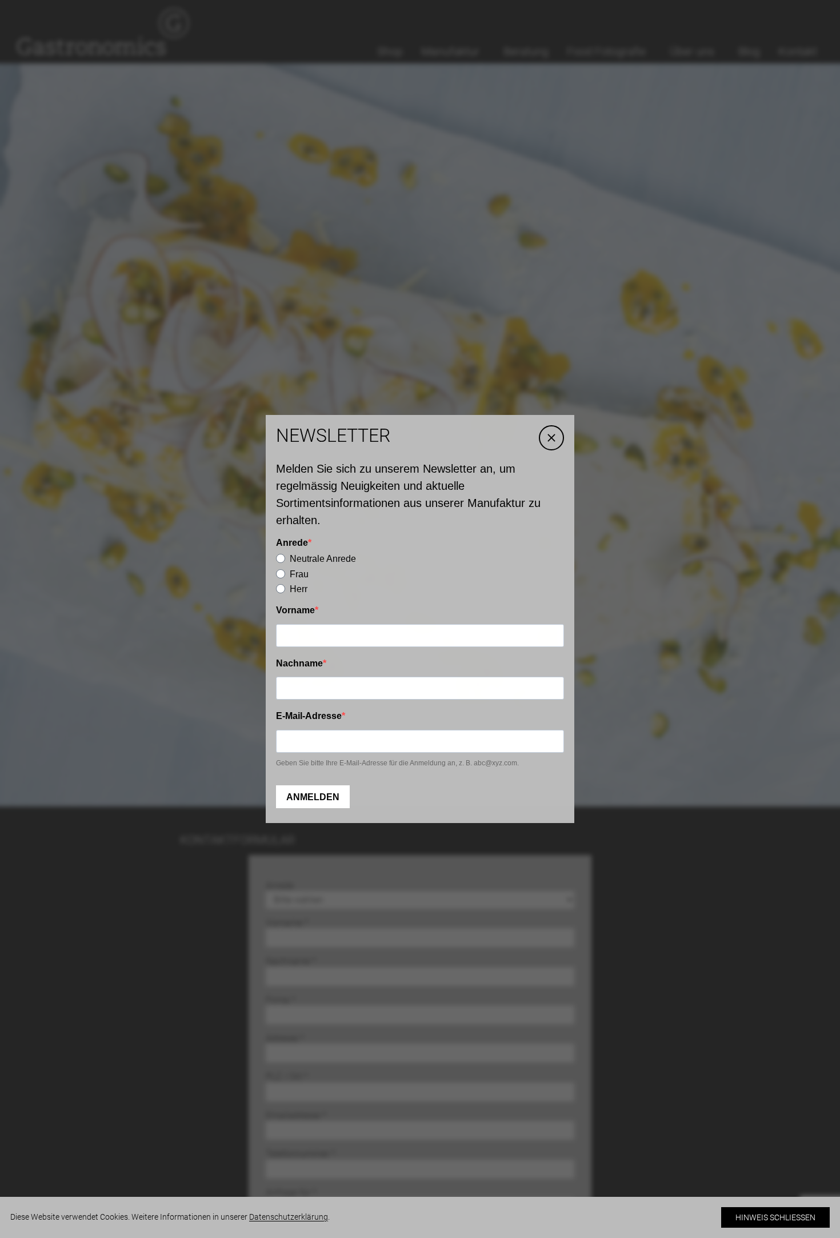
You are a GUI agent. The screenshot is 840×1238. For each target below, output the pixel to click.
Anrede (292, 543)
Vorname (295, 610)
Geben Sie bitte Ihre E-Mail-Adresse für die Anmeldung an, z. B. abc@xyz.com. (397, 762)
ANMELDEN (312, 797)
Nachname (299, 663)
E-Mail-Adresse (309, 716)
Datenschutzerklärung (288, 1216)
